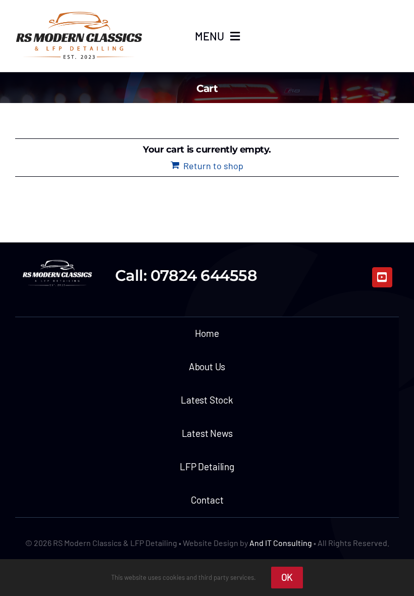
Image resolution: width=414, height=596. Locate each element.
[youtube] (382, 277)
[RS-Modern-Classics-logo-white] (57, 262)
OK (287, 577)
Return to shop (213, 165)
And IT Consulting (280, 543)
